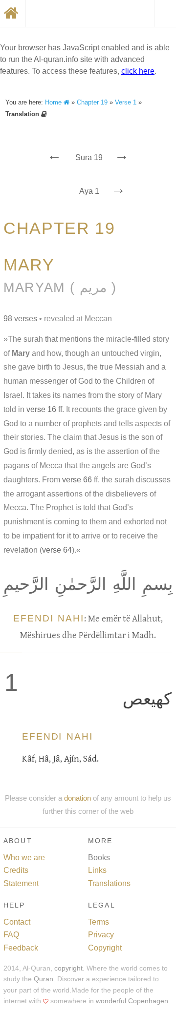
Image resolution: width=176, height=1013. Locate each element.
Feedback (20, 948)
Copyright (105, 948)
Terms (98, 922)
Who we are (24, 857)
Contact (16, 922)
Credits (15, 870)
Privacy (101, 934)
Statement (21, 883)
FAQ (11, 934)
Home (54, 102)
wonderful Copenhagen (132, 1001)
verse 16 (41, 409)
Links (97, 870)
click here (137, 71)
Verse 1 (125, 102)
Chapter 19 (92, 102)
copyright (68, 968)
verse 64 (57, 550)
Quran (43, 979)
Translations (109, 883)
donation (77, 798)
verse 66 (77, 479)
